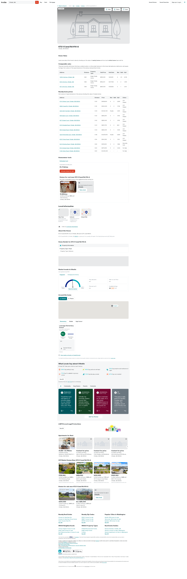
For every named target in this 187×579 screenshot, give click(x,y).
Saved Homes (153, 2)
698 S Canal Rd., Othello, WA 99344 (69, 106)
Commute (93, 386)
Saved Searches (164, 2)
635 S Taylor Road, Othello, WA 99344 (70, 139)
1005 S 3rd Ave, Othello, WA (67, 77)
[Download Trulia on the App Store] (67, 551)
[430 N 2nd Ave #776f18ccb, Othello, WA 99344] (119, 443)
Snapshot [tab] (62, 274)
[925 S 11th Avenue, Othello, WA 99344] (119, 468)
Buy (41, 2)
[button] (37, 2)
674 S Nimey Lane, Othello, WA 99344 (70, 101)
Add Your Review (93, 416)
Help (113, 556)
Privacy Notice (117, 556)
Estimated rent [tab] (64, 161)
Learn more (113, 358)
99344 (83, 6)
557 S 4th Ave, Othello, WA (67, 86)
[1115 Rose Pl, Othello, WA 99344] (67, 494)
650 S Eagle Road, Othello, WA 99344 (70, 130)
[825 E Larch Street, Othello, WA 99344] (84, 468)
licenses (97, 540)
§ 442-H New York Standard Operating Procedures (68, 543)
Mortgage (52, 2)
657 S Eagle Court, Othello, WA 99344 (70, 120)
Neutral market (73, 289)
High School (79, 321)
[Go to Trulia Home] (4, 2)
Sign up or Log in (176, 2)
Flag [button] (72, 410)
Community (67, 386)
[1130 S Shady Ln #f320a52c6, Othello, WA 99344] (102, 443)
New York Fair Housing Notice (64, 544)
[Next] (127, 446)
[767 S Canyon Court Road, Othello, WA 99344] (102, 468)
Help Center (87, 566)
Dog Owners (76, 386)
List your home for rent (67, 171)
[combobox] (23, 2)
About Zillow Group (69, 556)
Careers (83, 556)
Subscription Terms (107, 556)
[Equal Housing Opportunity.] (75, 566)
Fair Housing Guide (77, 556)
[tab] (62, 298)
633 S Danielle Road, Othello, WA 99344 (70, 125)
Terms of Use (100, 556)
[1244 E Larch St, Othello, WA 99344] (84, 494)
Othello (77, 6)
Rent (45, 2)
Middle (71, 321)
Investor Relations (93, 556)
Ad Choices (123, 556)
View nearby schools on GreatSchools (70, 355)
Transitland (77, 537)
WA (73, 6)
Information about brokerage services (68, 545)
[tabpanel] (93, 183)
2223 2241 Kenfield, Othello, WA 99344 (70, 111)
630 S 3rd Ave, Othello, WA (67, 82)
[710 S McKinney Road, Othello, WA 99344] (67, 468)
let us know (104, 562)
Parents (85, 386)
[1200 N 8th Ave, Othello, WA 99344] (67, 443)
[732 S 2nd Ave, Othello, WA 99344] (68, 187)
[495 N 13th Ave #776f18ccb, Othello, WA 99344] (84, 443)
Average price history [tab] (73, 274)
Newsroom (87, 556)
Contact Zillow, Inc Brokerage (64, 547)
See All (62, 379)
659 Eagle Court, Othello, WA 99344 (69, 115)
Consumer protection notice (80, 545)
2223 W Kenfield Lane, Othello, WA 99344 (71, 134)
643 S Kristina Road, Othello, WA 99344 (70, 144)
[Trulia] (59, 551)
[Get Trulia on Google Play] (77, 551)
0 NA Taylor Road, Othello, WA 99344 (70, 151)
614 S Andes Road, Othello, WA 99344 (70, 148)
